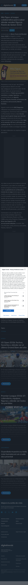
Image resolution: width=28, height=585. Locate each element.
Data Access (14, 315)
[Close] (25, 269)
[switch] (23, 296)
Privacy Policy (22, 315)
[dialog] (14, 292)
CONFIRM (8, 310)
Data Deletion (6, 315)
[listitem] (14, 293)
